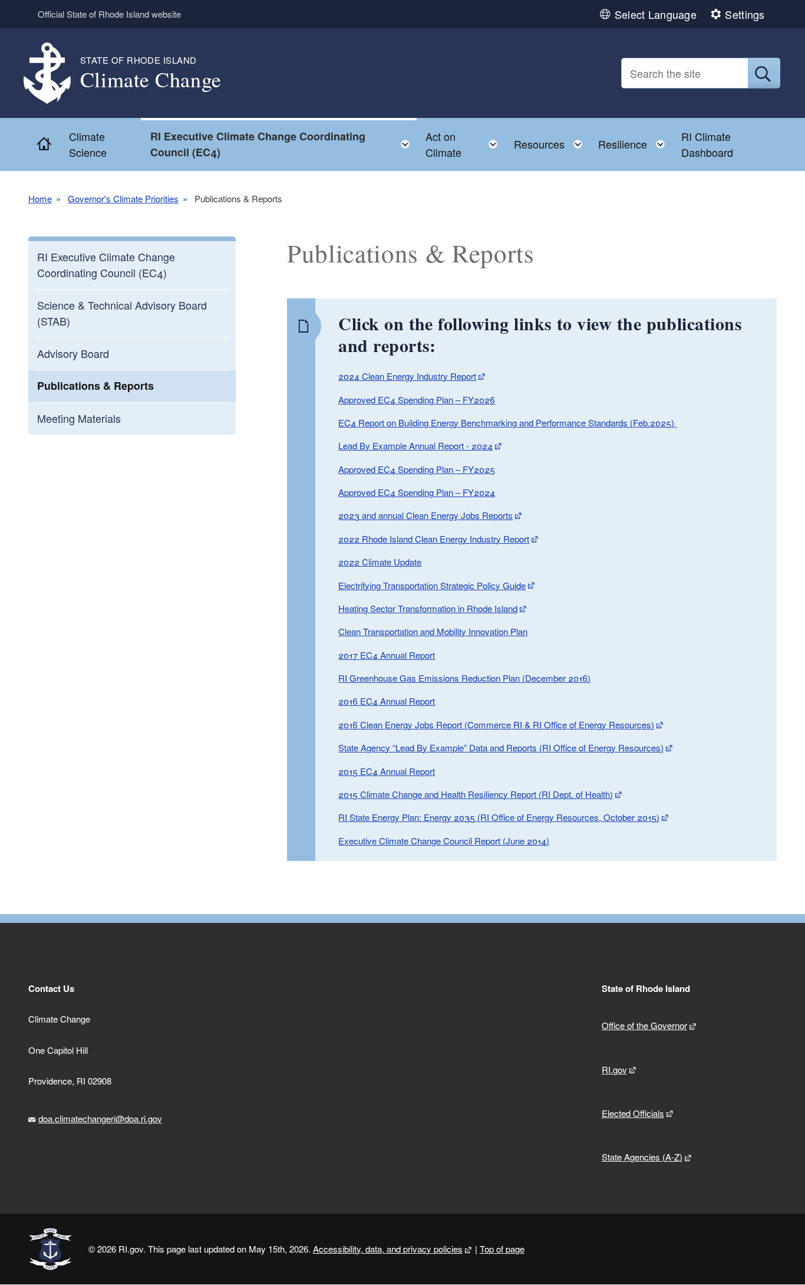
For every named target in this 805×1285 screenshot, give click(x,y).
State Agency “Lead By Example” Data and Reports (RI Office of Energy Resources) (501, 747)
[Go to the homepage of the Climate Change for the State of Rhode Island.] (54, 73)
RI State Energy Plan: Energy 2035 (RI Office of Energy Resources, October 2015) (498, 817)
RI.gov (614, 1069)
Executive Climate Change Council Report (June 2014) (443, 840)
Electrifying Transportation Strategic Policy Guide (432, 585)
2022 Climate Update (379, 562)
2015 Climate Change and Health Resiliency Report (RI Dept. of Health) (475, 794)
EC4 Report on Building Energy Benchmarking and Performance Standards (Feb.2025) (507, 422)
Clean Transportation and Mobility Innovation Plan (432, 631)
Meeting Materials (79, 418)
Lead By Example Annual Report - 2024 (415, 445)
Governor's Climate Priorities (123, 198)
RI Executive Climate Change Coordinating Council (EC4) (106, 264)
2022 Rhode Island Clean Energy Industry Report (433, 539)
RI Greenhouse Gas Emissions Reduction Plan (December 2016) (464, 678)
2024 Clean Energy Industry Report (407, 376)
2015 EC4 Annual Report (386, 771)
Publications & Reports (95, 385)
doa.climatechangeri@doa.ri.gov (100, 1118)
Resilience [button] (635, 141)
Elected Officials (633, 1113)
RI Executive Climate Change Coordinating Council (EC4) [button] (283, 144)
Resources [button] (551, 141)
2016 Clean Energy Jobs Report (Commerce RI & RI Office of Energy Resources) (496, 724)
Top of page (502, 1249)
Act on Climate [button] (464, 144)
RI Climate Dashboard (707, 144)
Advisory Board (73, 353)
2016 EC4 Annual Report (386, 701)
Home (40, 198)
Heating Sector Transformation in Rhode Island (427, 608)
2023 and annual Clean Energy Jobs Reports (425, 515)
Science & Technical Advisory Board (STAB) (122, 312)
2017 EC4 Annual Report (386, 655)
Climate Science (88, 144)
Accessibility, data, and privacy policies (388, 1249)
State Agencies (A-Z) (642, 1157)
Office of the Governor (644, 1025)
